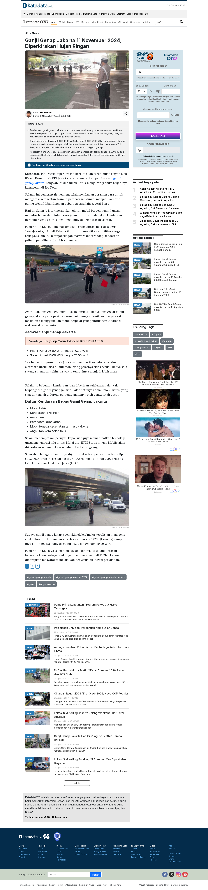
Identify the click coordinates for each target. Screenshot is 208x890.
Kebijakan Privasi (87, 885)
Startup (59, 854)
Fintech (59, 851)
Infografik (117, 849)
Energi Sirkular (100, 851)
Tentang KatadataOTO (37, 817)
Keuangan (42, 851)
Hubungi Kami (59, 817)
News (54, 22)
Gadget (59, 857)
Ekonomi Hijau (73, 13)
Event (171, 859)
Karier (52, 885)
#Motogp (167, 341)
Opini (133, 851)
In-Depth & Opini (107, 13)
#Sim (169, 347)
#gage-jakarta (47, 584)
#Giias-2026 (141, 334)
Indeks (146, 22)
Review (85, 22)
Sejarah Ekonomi (82, 849)
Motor (70, 22)
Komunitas (110, 22)
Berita (30, 13)
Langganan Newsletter (32, 874)
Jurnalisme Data (89, 13)
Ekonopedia (58, 13)
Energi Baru (99, 849)
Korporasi (42, 857)
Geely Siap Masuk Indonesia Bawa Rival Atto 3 (73, 341)
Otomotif (121, 13)
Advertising (42, 885)
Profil (77, 851)
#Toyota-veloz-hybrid (146, 341)
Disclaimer (101, 885)
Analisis (116, 851)
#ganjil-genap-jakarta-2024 (71, 577)
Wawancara (136, 854)
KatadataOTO (175, 862)
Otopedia (135, 22)
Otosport (123, 22)
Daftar (95, 874)
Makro (40, 849)
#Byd (137, 354)
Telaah (134, 849)
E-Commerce (62, 849)
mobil (30, 628)
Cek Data (117, 854)
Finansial (38, 13)
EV (77, 22)
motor (30, 671)
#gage (30, 584)
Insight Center (175, 853)
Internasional (24, 854)
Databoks (173, 856)
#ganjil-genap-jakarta (39, 577)
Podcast (138, 13)
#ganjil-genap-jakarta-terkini (108, 577)
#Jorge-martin (142, 347)
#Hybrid (158, 347)
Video (130, 13)
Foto (152, 857)
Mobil (62, 22)
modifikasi (32, 605)
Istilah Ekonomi (81, 854)
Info (146, 13)
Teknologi (61, 860)
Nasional (23, 849)
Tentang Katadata (26, 885)
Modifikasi (97, 22)
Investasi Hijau (100, 854)
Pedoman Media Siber (67, 885)
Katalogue (154, 854)
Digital (47, 13)
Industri (22, 851)
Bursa (40, 854)
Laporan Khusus (138, 857)
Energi (22, 857)
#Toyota (156, 334)
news (35, 33)
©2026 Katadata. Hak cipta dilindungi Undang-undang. (163, 885)
